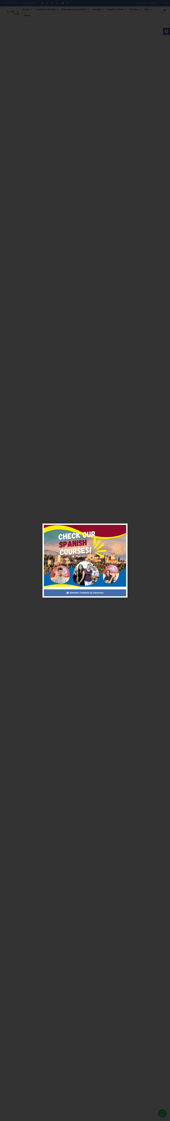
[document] (85, 560)
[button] (124, 527)
